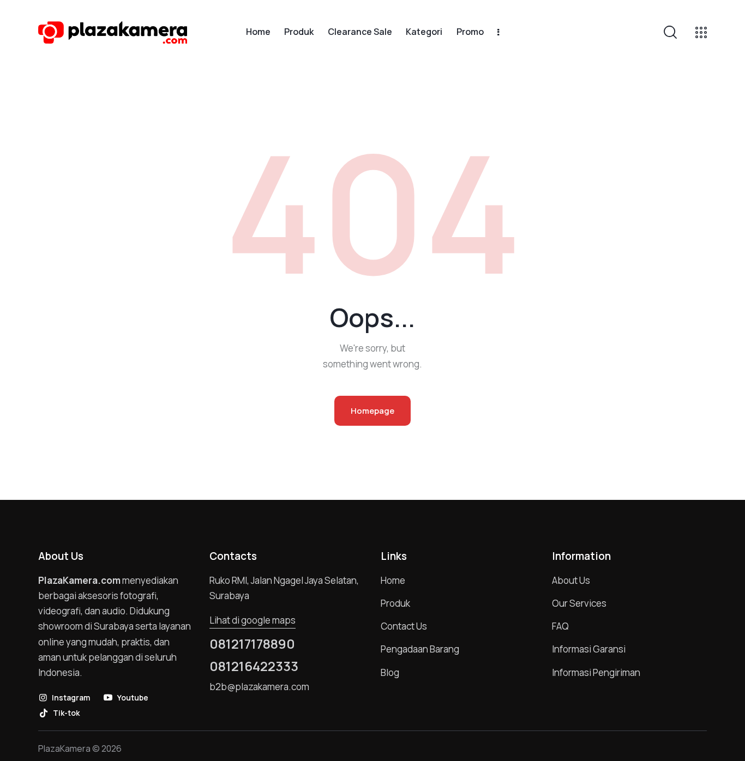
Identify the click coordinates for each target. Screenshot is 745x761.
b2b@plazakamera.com (259, 686)
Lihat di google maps (252, 620)
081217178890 (252, 643)
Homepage (372, 410)
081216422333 (253, 666)
